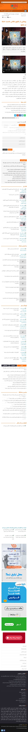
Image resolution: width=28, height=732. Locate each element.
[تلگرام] (22, 115)
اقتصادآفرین (23, 695)
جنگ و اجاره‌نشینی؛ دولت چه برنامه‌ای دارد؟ (12, 276)
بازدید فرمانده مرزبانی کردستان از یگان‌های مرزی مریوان (16, 104)
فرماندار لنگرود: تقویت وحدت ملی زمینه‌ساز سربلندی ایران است (15, 112)
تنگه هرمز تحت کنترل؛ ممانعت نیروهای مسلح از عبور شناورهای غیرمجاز (14, 173)
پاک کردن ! (5, 149)
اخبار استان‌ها (23, 15)
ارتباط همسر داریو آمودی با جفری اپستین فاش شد (17, 684)
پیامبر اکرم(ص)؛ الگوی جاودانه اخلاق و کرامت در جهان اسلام (15, 108)
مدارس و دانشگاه (23, 392)
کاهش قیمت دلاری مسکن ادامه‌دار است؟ (12, 292)
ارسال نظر (10, 149)
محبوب (13, 365)
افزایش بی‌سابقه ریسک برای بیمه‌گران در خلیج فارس (10, 270)
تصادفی (5, 365)
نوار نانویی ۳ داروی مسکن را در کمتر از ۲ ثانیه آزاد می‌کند (16, 408)
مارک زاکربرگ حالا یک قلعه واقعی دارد (19, 679)
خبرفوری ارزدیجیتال (22, 692)
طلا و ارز (25, 186)
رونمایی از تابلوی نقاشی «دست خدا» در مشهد (14, 23)
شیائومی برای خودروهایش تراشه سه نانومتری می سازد (16, 402)
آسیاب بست (23, 697)
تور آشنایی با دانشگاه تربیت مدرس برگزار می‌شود (17, 398)
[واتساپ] (25, 115)
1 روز (7, 398)
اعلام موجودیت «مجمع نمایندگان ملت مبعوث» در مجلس (16, 169)
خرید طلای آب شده (22, 702)
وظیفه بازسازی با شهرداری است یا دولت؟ (12, 287)
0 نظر (10, 17)
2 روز (11, 406)
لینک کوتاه (17, 117)
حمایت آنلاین (23, 693)
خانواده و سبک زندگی (22, 423)
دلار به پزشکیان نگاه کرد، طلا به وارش (13, 222)
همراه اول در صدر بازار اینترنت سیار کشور (18, 178)
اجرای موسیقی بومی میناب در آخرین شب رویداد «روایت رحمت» (15, 182)
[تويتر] (15, 115)
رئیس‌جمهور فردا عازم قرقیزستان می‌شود (19, 176)
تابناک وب (20, 724)
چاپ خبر (5, 17)
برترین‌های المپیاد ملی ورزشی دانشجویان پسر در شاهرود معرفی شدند (14, 413)
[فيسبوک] (20, 115)
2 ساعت (20, 396)
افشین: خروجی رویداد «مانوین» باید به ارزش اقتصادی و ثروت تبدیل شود (14, 682)
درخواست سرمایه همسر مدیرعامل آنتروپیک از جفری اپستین (16, 686)
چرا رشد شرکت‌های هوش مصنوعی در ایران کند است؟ (17, 681)
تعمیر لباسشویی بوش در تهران (20, 700)
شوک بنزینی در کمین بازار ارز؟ (14, 194)
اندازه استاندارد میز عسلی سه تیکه (13, 248)
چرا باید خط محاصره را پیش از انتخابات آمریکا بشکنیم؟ (16, 171)
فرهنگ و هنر (24, 306)
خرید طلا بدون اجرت (22, 698)
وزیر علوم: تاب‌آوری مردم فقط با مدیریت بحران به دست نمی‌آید (15, 400)
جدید (22, 365)
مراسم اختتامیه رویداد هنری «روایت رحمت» (12, 330)
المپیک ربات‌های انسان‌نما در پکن (20, 404)
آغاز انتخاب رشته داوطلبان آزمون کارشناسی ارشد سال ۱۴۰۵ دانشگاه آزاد (13, 417)
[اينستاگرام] (4, 730)
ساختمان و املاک (23, 246)
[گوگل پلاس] (18, 115)
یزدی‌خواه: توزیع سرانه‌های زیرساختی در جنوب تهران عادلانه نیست (14, 175)
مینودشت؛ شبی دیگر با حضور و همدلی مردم (18, 110)
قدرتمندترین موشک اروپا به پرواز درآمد (19, 406)
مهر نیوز (3, 15)
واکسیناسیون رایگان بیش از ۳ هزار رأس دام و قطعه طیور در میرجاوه (14, 106)
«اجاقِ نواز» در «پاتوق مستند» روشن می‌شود (11, 352)
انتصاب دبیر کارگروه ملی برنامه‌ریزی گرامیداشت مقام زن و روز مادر (14, 527)
